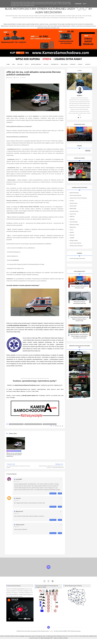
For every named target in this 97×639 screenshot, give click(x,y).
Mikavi (18, 391)
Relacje (46, 64)
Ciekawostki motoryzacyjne (16, 424)
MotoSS (72, 232)
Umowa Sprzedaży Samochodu (77, 258)
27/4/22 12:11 (16, 526)
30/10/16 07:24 (16, 481)
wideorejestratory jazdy (43, 389)
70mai (36, 391)
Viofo (33, 391)
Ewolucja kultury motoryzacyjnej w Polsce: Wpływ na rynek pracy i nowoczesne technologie (79, 336)
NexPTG (48, 395)
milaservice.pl (19, 511)
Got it (84, 3)
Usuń (60, 493)
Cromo (71, 229)
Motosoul (72, 235)
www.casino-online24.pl (73, 636)
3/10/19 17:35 (16, 513)
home (8, 64)
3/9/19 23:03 (16, 500)
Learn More (78, 3)
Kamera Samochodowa (75, 195)
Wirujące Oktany (74, 240)
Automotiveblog (73, 221)
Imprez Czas (73, 214)
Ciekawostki (54, 64)
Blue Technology (40, 395)
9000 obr (72, 216)
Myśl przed (64, 64)
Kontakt (87, 64)
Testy (27, 64)
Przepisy (72, 64)
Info (13, 64)
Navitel (14, 391)
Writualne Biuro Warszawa (76, 245)
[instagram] (44, 581)
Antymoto (72, 219)
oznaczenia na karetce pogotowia (33, 424)
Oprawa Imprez (73, 203)
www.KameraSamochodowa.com (27, 385)
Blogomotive (73, 227)
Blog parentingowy (74, 192)
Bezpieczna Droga (74, 224)
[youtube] (78, 117)
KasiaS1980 (19, 479)
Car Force (28, 391)
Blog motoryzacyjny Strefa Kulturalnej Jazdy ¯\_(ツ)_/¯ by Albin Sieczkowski (48, 10)
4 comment (23, 77)
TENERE (72, 237)
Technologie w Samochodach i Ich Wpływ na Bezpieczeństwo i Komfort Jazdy (79, 319)
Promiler (12, 397)
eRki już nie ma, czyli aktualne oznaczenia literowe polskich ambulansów (14, 455)
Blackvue (23, 391)
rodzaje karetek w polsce (49, 424)
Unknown (18, 498)
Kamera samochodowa (75, 243)
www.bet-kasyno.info (35, 638)
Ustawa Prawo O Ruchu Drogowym (78, 198)
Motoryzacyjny (77, 631)
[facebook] (81, 117)
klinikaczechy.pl (20, 524)
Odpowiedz (53, 493)
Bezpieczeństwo (36, 64)
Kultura (19, 64)
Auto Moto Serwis (74, 211)
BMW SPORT (73, 208)
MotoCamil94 (73, 206)
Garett (10, 391)
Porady (80, 64)
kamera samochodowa (18, 588)
